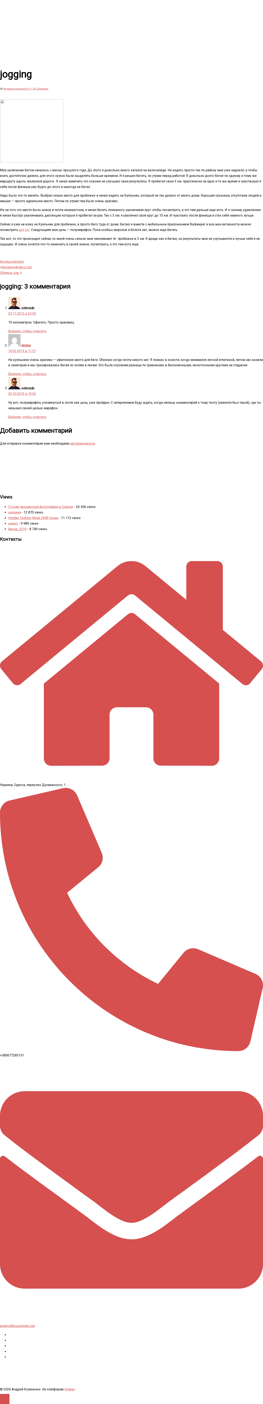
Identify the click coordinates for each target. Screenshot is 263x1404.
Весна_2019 (17, 529)
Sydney (70, 1389)
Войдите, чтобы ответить (27, 331)
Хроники (43, 88)
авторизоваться (82, 443)
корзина (14, 512)
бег (2, 262)
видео (13, 523)
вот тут (24, 230)
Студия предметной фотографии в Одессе (40, 507)
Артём (26, 345)
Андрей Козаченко (14, 88)
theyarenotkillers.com (16, 267)
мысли (10, 262)
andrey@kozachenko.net (17, 1326)
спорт (20, 262)
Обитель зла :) (10, 273)
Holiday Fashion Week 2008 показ (33, 518)
